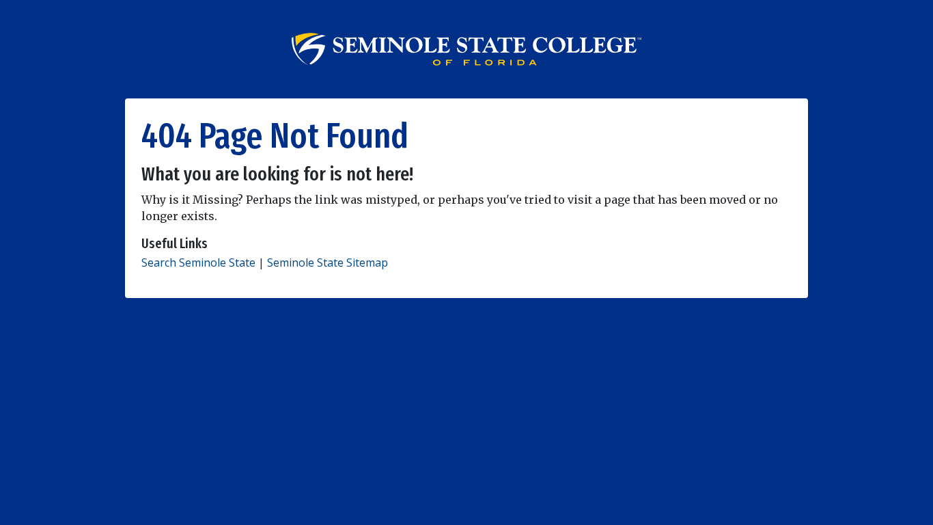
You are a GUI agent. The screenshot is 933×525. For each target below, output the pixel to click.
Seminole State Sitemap (327, 262)
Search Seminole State (198, 262)
